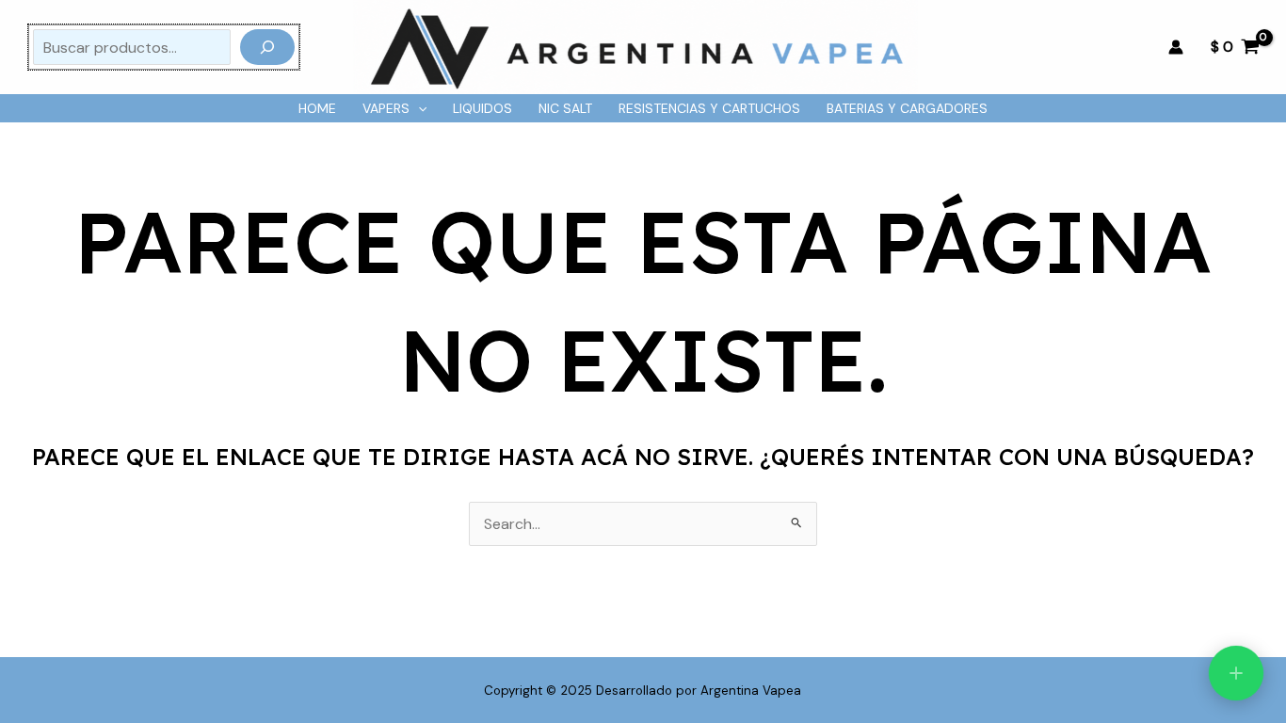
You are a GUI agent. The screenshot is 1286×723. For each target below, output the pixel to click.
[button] (418, 108)
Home (317, 108)
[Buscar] (267, 47)
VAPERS (386, 108)
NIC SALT (565, 108)
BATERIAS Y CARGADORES (907, 108)
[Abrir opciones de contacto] (1236, 673)
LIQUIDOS (482, 108)
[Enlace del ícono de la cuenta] (1175, 47)
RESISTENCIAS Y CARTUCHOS (709, 108)
